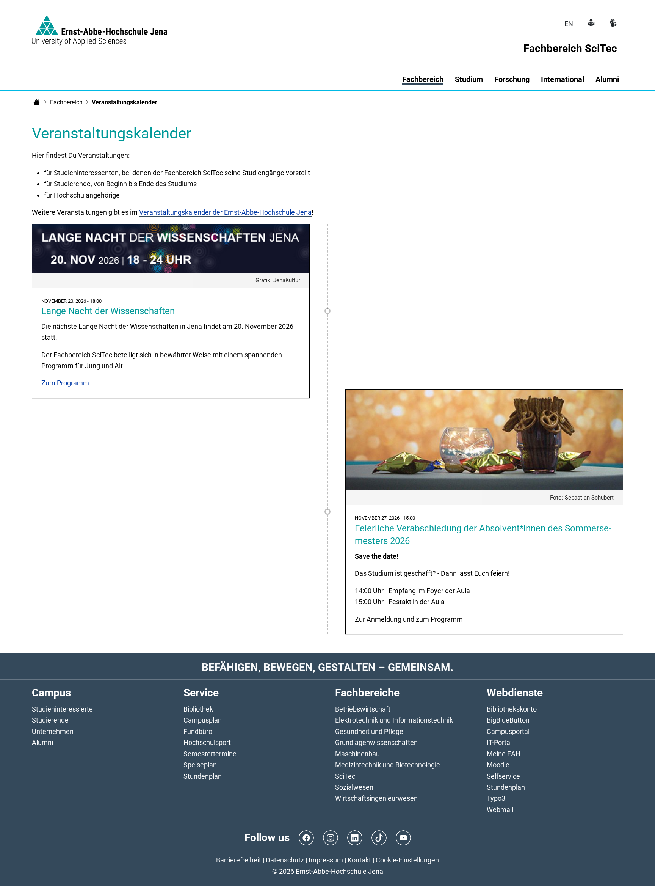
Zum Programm (65, 383)
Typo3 (496, 798)
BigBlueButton (508, 720)
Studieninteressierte (62, 709)
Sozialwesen (354, 787)
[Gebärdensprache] (612, 23)
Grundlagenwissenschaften (376, 742)
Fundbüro (197, 731)
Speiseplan (200, 765)
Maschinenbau (357, 754)
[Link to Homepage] (99, 26)
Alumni (607, 79)
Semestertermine (210, 754)
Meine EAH (503, 754)
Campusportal (508, 731)
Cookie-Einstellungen (407, 860)
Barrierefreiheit (238, 860)
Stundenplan (202, 776)
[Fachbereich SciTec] (36, 102)
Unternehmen (53, 731)
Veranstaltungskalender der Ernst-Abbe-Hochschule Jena (225, 212)
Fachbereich (66, 102)
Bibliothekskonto (512, 709)
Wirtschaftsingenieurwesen (376, 798)
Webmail (500, 810)
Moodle (498, 765)
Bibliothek (198, 709)
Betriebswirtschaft (362, 709)
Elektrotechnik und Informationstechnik (394, 720)
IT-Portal (499, 742)
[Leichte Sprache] (590, 23)
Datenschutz (285, 860)
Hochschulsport (207, 742)
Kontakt (359, 860)
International (562, 79)
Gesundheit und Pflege (369, 731)
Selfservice (503, 776)
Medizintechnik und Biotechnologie (387, 765)
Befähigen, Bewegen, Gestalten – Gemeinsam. (327, 667)
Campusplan (202, 720)
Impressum (326, 860)
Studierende (50, 720)
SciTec (345, 776)
